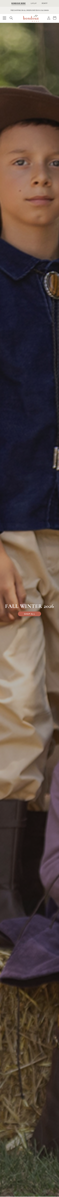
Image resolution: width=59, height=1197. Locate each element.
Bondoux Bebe (18, 3)
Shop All (29, 613)
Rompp (45, 3)
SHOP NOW (36, 10)
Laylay (34, 3)
